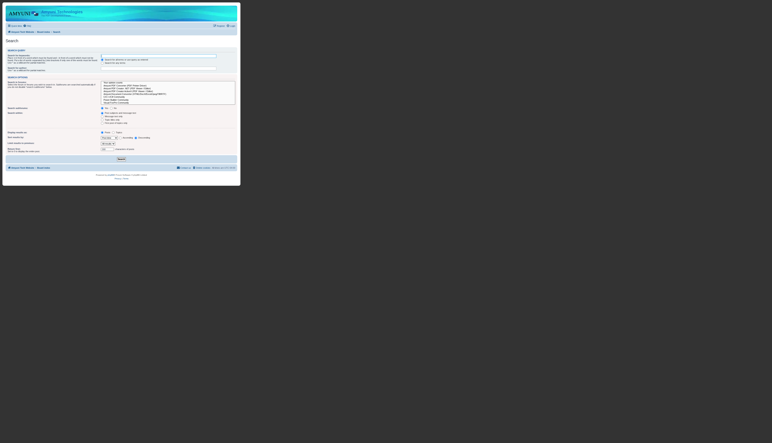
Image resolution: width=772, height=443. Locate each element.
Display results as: (17, 132)
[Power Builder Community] (168, 100)
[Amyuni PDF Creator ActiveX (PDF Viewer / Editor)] (168, 91)
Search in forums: (17, 82)
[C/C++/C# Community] (168, 97)
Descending (144, 137)
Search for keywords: (19, 55)
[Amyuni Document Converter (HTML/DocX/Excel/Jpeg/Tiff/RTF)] (168, 94)
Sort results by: (16, 137)
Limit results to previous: (21, 143)
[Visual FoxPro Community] (168, 103)
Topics (118, 132)
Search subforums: (18, 108)
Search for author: (17, 68)
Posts (107, 132)
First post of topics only (115, 123)
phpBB (111, 175)
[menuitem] (27, 26)
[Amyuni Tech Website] (24, 13)
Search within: (15, 113)
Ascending (127, 137)
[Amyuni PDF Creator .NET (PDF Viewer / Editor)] (168, 88)
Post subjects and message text (120, 113)
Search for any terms (114, 63)
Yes (106, 108)
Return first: (14, 149)
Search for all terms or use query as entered (126, 59)
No (115, 108)
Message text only (113, 116)
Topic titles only (112, 120)
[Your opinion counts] (168, 82)
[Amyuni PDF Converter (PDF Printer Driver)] (168, 85)
